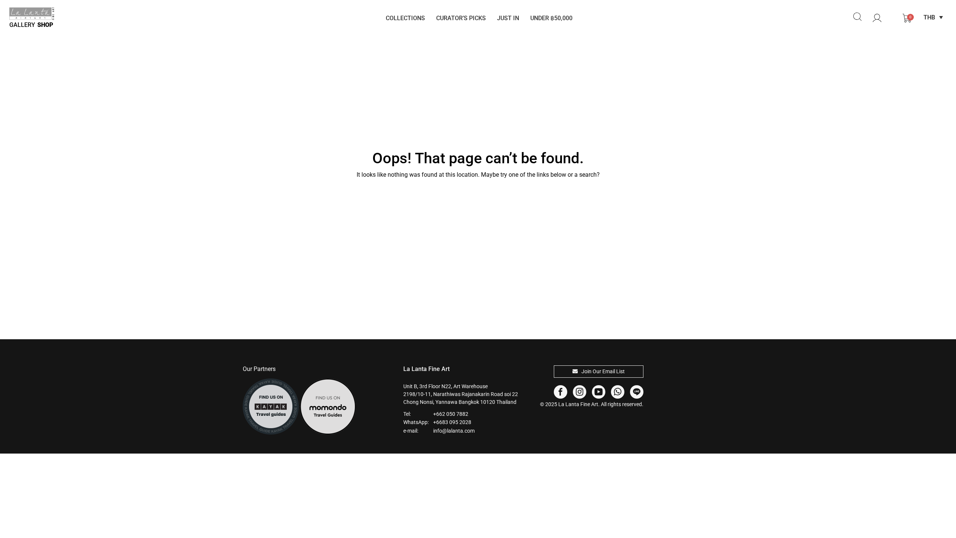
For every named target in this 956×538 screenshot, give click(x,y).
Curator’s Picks (461, 18)
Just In (508, 18)
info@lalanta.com (454, 431)
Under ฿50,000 (551, 18)
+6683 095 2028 (452, 422)
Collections (405, 18)
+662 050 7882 (450, 414)
